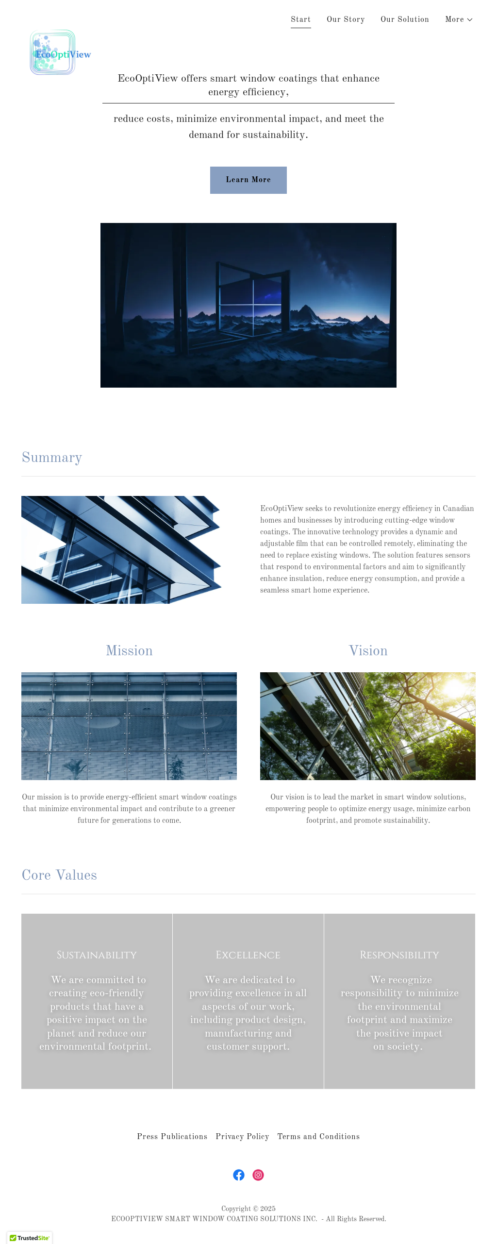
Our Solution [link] (405, 20)
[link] (62, 17)
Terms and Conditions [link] (318, 1137)
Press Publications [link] (172, 1137)
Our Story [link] (346, 20)
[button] (459, 20)
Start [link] (301, 20)
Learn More (248, 180)
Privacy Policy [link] (242, 1137)
